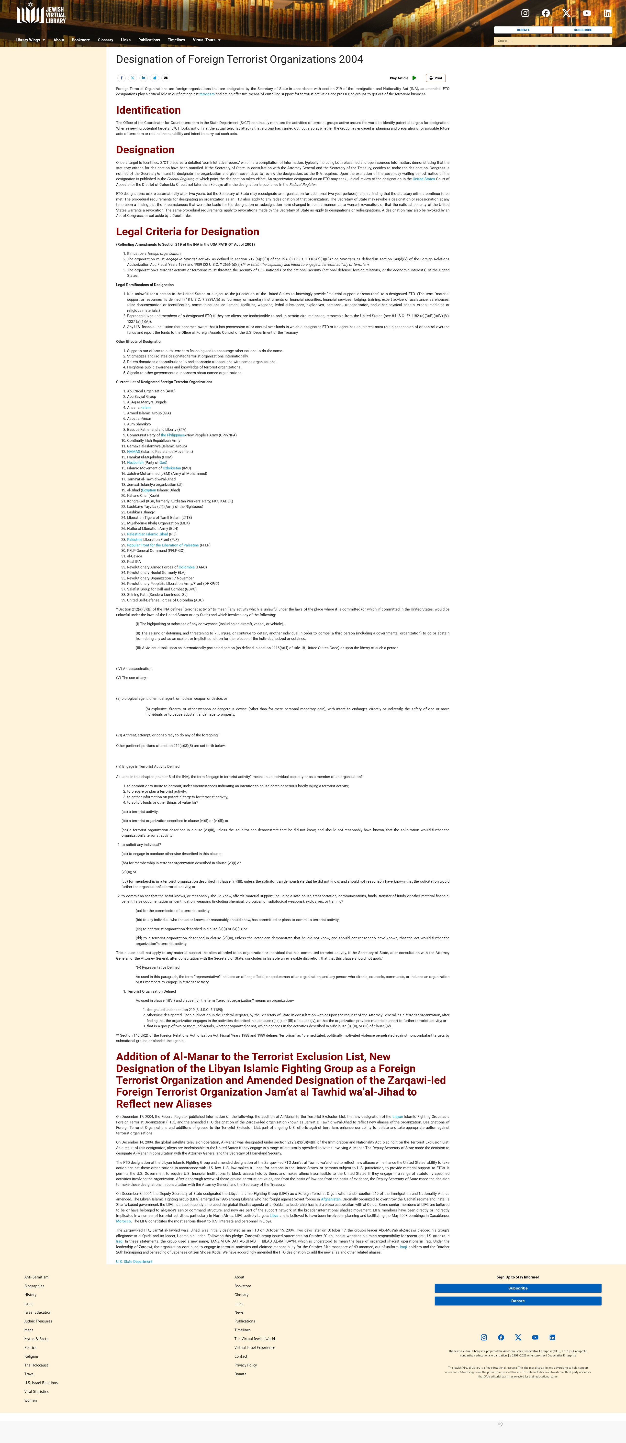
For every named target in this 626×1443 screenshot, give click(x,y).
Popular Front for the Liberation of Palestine (163, 545)
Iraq (119, 1241)
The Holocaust (36, 1365)
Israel (29, 1303)
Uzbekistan (172, 468)
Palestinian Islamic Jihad (147, 534)
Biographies (34, 1285)
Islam (146, 407)
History (30, 1294)
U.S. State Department (134, 1261)
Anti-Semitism (36, 1277)
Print (438, 78)
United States (424, 179)
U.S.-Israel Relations (41, 1382)
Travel (29, 1373)
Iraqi (403, 1247)
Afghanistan (331, 1199)
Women (30, 1400)
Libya (274, 1215)
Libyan (397, 1116)
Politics (30, 1347)
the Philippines (173, 435)
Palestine (134, 539)
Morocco (123, 1221)
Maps (28, 1329)
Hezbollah (135, 462)
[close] (500, 1424)
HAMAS (133, 451)
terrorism (207, 94)
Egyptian (149, 490)
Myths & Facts (36, 1338)
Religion (31, 1356)
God (162, 462)
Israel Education (37, 1312)
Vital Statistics (36, 1391)
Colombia (187, 567)
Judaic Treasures (38, 1321)
